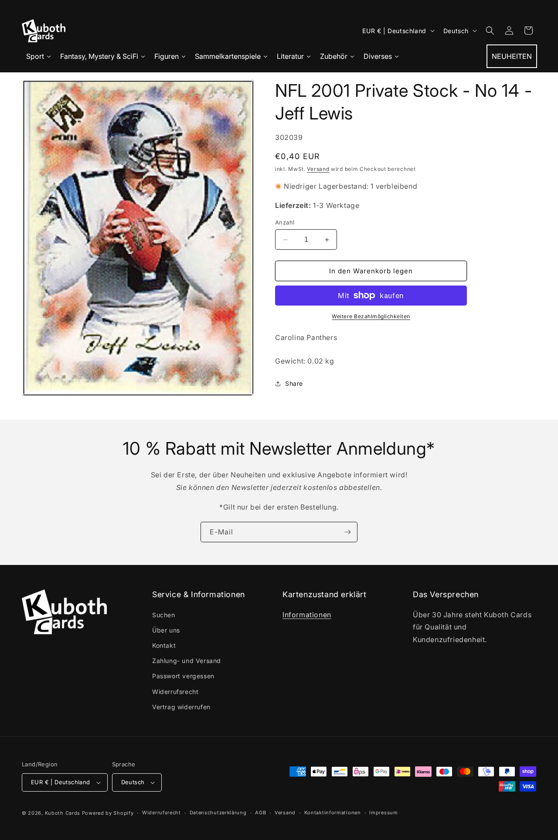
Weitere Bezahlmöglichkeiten (371, 316)
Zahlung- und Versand (186, 660)
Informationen (306, 614)
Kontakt (164, 645)
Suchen (163, 615)
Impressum (383, 812)
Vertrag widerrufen (181, 707)
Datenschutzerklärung (218, 812)
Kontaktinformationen (332, 812)
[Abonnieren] (347, 532)
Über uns (166, 630)
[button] (490, 30)
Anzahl (284, 222)
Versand (318, 169)
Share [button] (294, 383)
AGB (260, 812)
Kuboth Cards (62, 813)
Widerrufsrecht (175, 691)
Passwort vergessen (183, 676)
